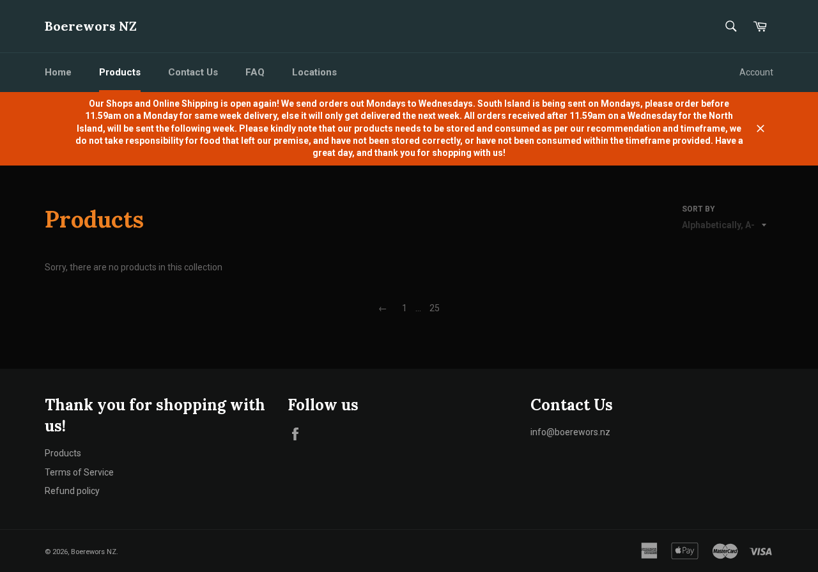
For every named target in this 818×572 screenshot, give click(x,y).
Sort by (698, 209)
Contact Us (193, 72)
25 (434, 308)
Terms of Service (79, 472)
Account (756, 72)
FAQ (255, 72)
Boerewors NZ (91, 26)
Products (120, 72)
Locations (314, 72)
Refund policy (72, 491)
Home (58, 72)
